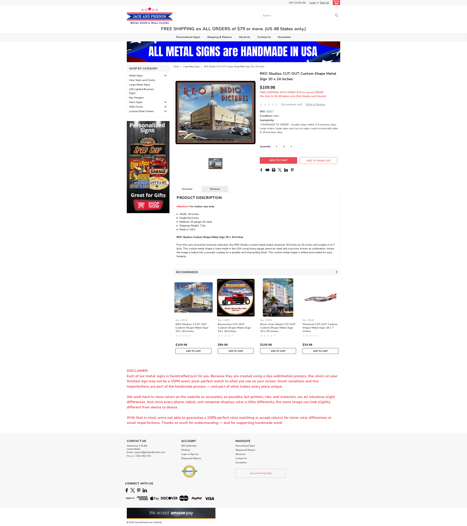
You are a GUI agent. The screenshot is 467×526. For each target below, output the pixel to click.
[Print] (273, 170)
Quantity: (265, 146)
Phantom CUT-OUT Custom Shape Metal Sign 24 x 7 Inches (319, 328)
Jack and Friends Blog (261, 473)
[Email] (267, 170)
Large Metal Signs (139, 84)
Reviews (215, 189)
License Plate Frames (141, 111)
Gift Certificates (189, 445)
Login (313, 2)
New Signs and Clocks (142, 80)
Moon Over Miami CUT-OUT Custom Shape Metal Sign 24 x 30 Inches (278, 328)
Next (254, 112)
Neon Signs (135, 102)
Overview (187, 189)
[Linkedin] (286, 170)
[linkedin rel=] (144, 490)
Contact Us (264, 37)
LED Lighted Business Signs (141, 91)
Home (176, 66)
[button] (148, 167)
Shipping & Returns (219, 37)
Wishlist (185, 450)
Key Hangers (136, 97)
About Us (244, 37)
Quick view (193, 314)
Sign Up (324, 2)
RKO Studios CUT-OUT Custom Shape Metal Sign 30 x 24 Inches (234, 66)
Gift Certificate (297, 2)
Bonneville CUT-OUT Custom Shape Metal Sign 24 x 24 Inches (234, 328)
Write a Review (315, 104)
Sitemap (158, 522)
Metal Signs (136, 75)
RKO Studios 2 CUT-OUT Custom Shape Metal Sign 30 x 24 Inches (192, 328)
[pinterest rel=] (138, 490)
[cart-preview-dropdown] (335, 2)
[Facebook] (261, 170)
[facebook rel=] (126, 490)
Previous (177, 112)
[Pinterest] (292, 170)
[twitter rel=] (132, 490)
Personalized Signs (188, 37)
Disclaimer (284, 37)
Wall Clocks (136, 106)
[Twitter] (280, 170)
